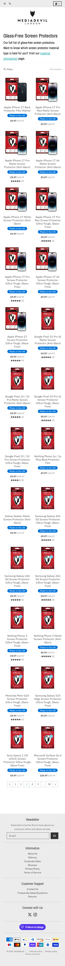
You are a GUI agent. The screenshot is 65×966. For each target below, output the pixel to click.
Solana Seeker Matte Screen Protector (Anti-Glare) (17, 519)
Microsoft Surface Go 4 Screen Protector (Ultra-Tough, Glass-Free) (48, 760)
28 (49, 784)
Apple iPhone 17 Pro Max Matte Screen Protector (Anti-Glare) (48, 111)
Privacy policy (51, 951)
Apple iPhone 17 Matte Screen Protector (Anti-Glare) (17, 220)
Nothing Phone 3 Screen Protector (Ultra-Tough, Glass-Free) (17, 640)
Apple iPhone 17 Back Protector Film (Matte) (17, 109)
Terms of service (32, 954)
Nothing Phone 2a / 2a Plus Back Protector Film (47, 460)
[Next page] (55, 784)
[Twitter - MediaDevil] (30, 915)
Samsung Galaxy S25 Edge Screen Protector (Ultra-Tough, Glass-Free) (47, 700)
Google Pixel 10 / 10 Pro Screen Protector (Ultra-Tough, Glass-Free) (17, 461)
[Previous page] (9, 784)
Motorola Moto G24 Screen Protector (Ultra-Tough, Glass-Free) (17, 700)
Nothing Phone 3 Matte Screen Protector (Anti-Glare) (48, 639)
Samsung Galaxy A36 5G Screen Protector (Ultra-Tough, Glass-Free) (17, 580)
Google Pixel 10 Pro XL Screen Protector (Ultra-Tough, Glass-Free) (48, 401)
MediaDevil (19, 951)
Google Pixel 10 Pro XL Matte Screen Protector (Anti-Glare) (48, 340)
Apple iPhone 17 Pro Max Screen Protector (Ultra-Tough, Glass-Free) (48, 222)
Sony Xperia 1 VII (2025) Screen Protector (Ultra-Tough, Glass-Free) (17, 760)
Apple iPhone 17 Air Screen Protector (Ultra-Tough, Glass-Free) (48, 281)
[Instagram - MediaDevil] (35, 915)
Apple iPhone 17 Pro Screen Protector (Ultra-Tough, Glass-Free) (17, 281)
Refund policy (36, 951)
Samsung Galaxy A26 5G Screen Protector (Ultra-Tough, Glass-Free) (47, 580)
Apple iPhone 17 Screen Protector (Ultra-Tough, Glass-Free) (17, 341)
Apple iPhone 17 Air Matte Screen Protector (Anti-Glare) (48, 164)
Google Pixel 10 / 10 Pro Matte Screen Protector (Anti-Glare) (17, 400)
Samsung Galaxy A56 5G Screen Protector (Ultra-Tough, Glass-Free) (47, 521)
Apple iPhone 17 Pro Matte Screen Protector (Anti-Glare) (17, 164)
